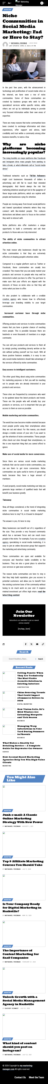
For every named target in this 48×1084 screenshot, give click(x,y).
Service (6, 752)
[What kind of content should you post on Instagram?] (24, 1027)
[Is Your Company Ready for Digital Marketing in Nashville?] (24, 887)
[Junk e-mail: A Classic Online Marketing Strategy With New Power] (24, 798)
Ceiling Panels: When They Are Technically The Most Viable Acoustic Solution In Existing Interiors (30, 678)
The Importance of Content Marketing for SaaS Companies (21, 954)
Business (21, 721)
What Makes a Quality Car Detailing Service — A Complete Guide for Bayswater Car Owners (22, 746)
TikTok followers (37, 176)
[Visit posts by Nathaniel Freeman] (5, 44)
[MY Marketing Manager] (24, 3)
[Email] (37, 644)
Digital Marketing (24, 704)
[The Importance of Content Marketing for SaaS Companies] (24, 934)
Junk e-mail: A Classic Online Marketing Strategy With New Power (23, 818)
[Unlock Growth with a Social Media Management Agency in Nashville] (24, 980)
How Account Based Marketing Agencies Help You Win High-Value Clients (24, 760)
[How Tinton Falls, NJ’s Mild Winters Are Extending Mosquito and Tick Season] (9, 713)
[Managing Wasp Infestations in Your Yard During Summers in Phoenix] (9, 730)
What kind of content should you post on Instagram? (19, 1047)
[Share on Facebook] (25, 644)
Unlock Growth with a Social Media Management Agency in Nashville (24, 1000)
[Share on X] (31, 644)
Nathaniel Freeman (19, 43)
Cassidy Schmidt (12, 1008)
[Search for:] (21, 659)
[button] (5, 3)
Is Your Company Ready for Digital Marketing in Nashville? (22, 907)
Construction (23, 687)
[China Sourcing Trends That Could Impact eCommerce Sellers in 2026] (9, 696)
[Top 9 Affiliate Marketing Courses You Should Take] (24, 845)
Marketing (7, 10)
